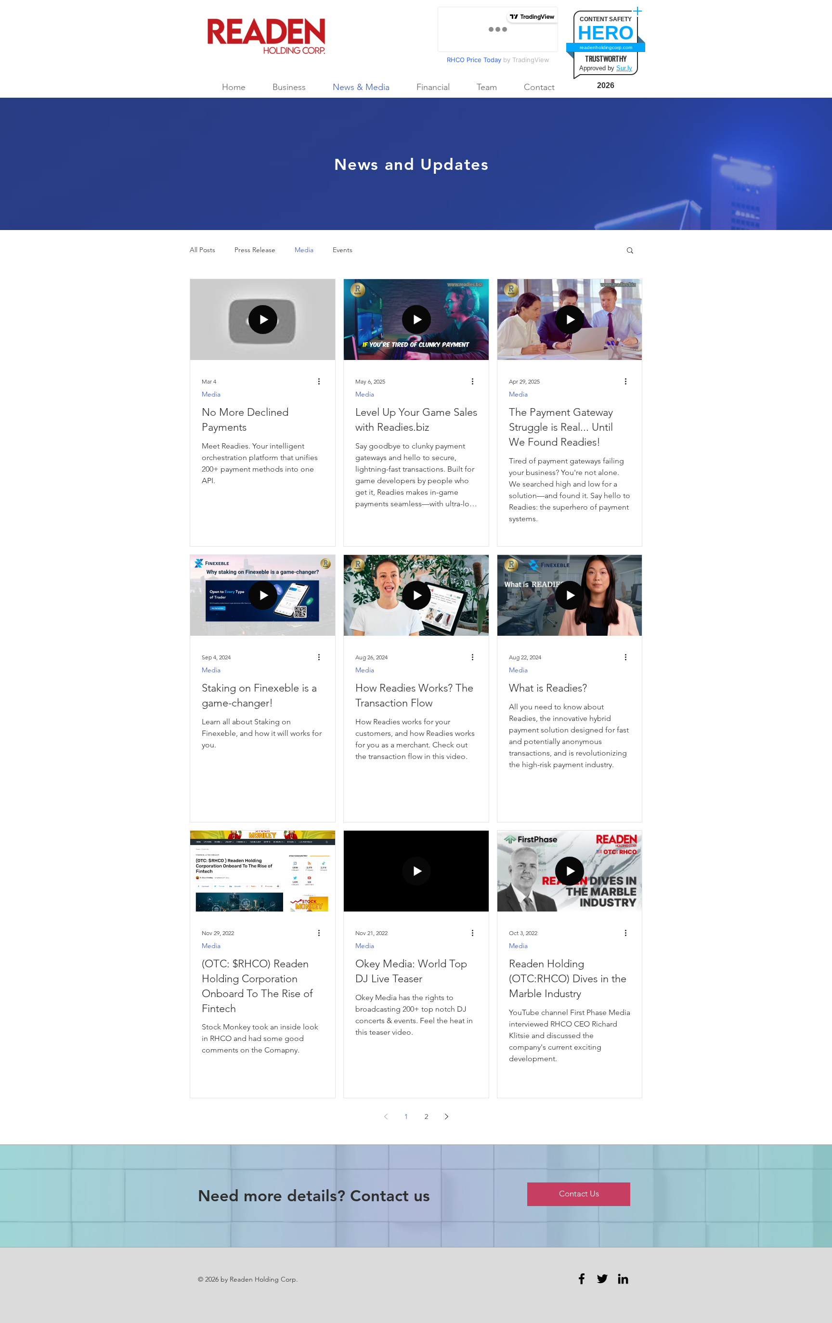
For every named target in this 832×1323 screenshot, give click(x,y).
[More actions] (322, 381)
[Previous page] (385, 1116)
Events (342, 250)
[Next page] (446, 1116)
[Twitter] (602, 1279)
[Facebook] (581, 1279)
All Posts (202, 250)
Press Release (254, 250)
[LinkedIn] (623, 1279)
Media (304, 250)
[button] (630, 251)
